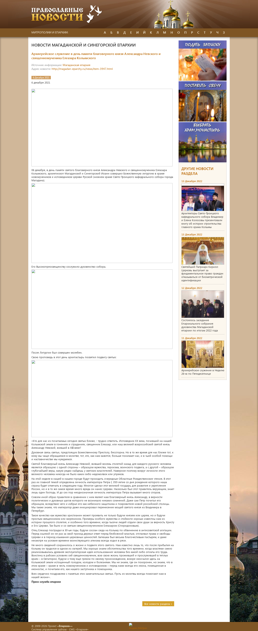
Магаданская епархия (76, 65)
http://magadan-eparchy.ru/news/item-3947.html (82, 69)
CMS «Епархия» (78, 629)
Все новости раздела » (158, 603)
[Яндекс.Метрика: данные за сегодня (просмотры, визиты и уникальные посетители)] (138, 626)
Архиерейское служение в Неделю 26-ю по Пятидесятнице (202, 371)
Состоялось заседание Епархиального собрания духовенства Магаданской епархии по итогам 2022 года (199, 325)
